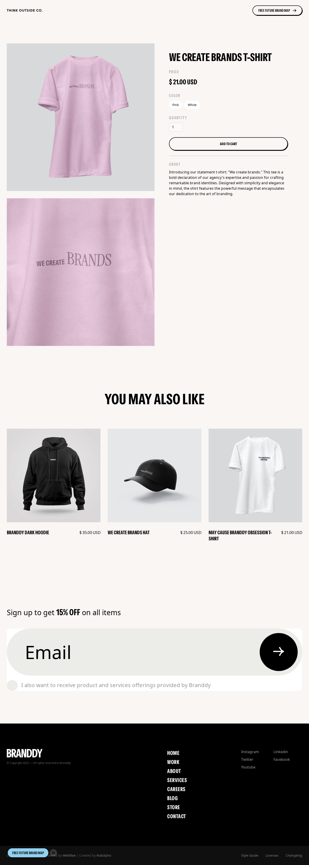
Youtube (248, 767)
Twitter (247, 759)
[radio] (175, 105)
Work (173, 762)
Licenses (272, 855)
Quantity (178, 117)
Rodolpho (104, 855)
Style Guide (249, 855)
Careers (176, 789)
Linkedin (280, 751)
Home (173, 753)
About (174, 771)
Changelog (294, 855)
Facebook (281, 759)
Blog (172, 798)
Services (177, 780)
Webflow (69, 855)
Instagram (250, 751)
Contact (176, 816)
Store (173, 807)
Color (174, 95)
